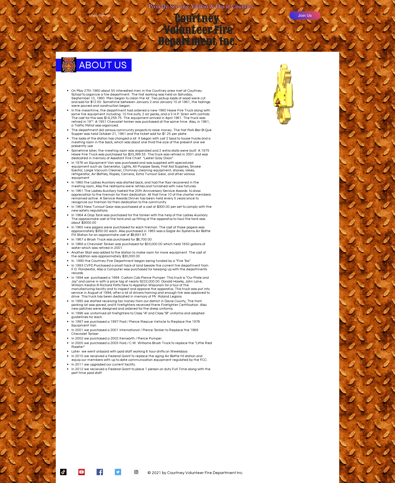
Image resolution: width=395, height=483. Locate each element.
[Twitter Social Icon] (118, 472)
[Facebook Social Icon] (100, 472)
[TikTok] (63, 472)
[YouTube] (81, 472)
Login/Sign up (99, 15)
